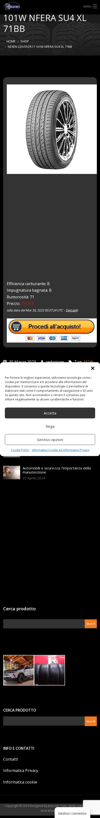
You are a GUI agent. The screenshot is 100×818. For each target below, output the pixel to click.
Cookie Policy (20, 450)
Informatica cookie (20, 782)
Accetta (50, 413)
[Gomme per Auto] (50, 6)
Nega (50, 426)
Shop (24, 41)
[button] (92, 368)
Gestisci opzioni (50, 439)
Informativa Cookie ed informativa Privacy (60, 450)
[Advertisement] (50, 231)
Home (11, 41)
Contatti (10, 759)
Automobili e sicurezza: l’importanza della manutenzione (57, 470)
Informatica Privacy (20, 770)
